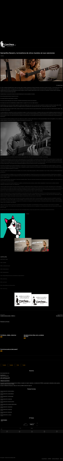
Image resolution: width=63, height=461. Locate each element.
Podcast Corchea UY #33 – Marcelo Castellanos (7, 391)
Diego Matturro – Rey (59, 315)
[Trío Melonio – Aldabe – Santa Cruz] (11, 328)
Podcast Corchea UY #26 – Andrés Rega (6, 409)
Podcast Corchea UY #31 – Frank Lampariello (6, 396)
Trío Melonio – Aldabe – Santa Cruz (8, 335)
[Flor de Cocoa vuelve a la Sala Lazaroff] (11, 343)
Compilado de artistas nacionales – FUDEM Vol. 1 (7, 315)
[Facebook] (1, 365)
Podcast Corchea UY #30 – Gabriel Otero (6, 399)
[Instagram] (8, 365)
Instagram (11, 365)
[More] (41, 80)
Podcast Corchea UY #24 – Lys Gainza (5, 414)
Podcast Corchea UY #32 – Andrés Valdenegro (7, 393)
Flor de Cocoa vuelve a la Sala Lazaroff (8, 349)
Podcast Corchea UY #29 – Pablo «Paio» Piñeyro (7, 401)
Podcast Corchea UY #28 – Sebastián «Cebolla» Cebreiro (8, 404)
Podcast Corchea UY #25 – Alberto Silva (6, 412)
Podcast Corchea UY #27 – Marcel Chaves (6, 406)
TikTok (18, 365)
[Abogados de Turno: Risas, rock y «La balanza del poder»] (34, 328)
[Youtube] (21, 365)
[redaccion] (12, 225)
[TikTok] (15, 365)
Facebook (4, 365)
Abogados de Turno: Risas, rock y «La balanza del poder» (34, 335)
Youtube (24, 365)
